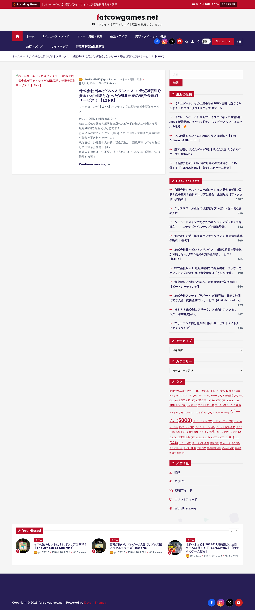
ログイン (180, 481)
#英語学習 (187, 400)
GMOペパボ (177, 405)
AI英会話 (203, 400)
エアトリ (176, 412)
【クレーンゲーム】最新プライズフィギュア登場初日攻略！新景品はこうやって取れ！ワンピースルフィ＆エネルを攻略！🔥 (205, 121)
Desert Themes (95, 602)
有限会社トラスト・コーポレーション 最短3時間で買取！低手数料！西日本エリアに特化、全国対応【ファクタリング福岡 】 (205, 194)
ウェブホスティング (228, 404)
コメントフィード (186, 499)
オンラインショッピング (198, 412)
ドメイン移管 (189, 431)
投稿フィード (183, 490)
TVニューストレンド (56, 36)
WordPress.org (185, 508)
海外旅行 (175, 448)
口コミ (225, 443)
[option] (51, 545)
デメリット (186, 427)
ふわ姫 (192, 405)
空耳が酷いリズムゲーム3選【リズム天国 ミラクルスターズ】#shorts (136, 546)
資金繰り (228, 448)
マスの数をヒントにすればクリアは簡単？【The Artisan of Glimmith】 (60, 546)
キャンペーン (221, 412)
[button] (231, 531)
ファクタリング (232, 431)
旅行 (235, 443)
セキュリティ (223, 420)
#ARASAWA (177, 390)
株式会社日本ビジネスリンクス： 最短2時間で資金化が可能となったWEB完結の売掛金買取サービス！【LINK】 (99, 56)
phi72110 (43, 552)
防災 (181, 453)
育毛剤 (190, 448)
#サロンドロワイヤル (216, 390)
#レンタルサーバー (210, 395)
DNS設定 (219, 400)
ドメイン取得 (225, 426)
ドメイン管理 (209, 431)
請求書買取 (214, 448)
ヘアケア (203, 437)
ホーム (30, 36)
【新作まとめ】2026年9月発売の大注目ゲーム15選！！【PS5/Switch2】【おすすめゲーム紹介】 (212, 548)
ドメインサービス (205, 427)
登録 (177, 472)
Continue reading (93, 164)
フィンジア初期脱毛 (182, 437)
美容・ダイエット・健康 (150, 36)
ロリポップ (200, 443)
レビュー (185, 443)
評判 (201, 448)
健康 (214, 443)
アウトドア (206, 405)
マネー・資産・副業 (89, 36)
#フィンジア (188, 395)
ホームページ (20, 56)
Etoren (233, 400)
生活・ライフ (118, 36)
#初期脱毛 (230, 395)
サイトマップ (59, 46)
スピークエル (202, 421)
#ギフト (193, 390)
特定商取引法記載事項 (90, 46)
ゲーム (38, 539)
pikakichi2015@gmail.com (100, 79)
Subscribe (223, 41)
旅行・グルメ (34, 46)
